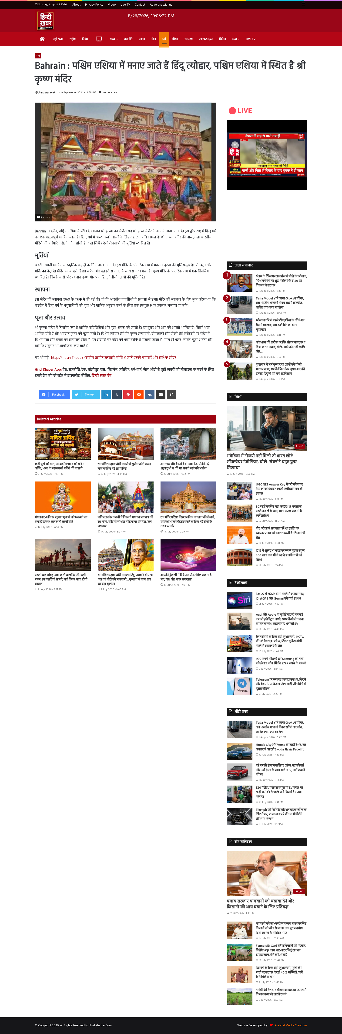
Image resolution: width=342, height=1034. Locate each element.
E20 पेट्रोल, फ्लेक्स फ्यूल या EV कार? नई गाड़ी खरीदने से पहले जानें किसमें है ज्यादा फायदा (279, 792)
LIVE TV (250, 39)
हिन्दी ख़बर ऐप (101, 376)
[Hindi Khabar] (45, 20)
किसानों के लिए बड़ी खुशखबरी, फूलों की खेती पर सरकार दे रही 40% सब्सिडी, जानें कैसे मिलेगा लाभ (279, 972)
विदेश (85, 39)
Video (112, 4)
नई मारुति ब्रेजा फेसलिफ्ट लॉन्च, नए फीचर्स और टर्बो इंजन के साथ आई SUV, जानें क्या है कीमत (280, 770)
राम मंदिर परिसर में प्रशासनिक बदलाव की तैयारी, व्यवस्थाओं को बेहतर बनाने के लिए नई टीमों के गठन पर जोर (188, 522)
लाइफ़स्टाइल (206, 39)
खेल (153, 39)
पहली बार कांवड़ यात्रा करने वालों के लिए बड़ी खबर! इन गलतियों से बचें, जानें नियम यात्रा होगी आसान (61, 580)
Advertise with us (161, 4)
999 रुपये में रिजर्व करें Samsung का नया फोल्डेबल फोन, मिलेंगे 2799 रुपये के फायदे (281, 661)
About (76, 4)
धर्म (164, 39)
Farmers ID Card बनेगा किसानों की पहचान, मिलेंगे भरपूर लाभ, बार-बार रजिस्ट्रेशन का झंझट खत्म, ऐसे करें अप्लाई (281, 950)
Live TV (125, 4)
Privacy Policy (94, 4)
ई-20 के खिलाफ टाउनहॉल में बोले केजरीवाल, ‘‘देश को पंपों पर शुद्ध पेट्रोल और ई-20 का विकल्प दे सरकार (281, 281)
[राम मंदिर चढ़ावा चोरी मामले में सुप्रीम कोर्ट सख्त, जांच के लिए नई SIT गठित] (126, 444)
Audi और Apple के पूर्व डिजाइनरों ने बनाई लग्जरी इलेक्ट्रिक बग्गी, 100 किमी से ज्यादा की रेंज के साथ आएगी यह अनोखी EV (280, 619)
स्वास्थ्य (188, 39)
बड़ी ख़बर (58, 39)
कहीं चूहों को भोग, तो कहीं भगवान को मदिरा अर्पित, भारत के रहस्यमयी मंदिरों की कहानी (59, 466)
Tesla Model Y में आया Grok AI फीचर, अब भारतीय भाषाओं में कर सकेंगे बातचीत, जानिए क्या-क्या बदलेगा (280, 303)
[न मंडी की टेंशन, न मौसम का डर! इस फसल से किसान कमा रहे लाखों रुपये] (239, 996)
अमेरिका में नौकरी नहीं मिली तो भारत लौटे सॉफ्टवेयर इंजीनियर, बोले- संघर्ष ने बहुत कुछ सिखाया (262, 462)
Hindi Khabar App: (48, 370)
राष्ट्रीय (73, 39)
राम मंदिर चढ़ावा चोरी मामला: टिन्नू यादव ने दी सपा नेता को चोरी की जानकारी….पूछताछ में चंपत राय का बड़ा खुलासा (125, 580)
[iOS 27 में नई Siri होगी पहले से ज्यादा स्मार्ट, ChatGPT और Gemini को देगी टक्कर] (239, 600)
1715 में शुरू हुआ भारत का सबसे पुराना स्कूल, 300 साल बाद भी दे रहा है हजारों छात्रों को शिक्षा (280, 555)
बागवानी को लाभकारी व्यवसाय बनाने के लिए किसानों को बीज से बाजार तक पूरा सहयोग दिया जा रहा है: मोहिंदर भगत (281, 928)
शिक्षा (175, 39)
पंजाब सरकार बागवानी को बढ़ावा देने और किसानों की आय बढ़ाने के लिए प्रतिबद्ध (260, 904)
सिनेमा (222, 39)
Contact (140, 4)
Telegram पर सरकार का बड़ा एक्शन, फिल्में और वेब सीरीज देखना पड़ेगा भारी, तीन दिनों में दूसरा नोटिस (281, 684)
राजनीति (128, 39)
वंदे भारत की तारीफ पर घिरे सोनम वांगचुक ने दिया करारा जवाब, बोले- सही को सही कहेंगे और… (280, 347)
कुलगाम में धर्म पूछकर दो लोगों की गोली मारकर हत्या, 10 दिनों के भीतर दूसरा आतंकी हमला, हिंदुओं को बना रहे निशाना (280, 369)
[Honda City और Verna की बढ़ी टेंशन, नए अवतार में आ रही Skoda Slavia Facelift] (239, 751)
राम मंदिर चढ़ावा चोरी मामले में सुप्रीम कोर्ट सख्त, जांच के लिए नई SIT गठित (124, 466)
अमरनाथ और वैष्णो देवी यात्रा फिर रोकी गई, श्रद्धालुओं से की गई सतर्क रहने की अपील (185, 466)
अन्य (234, 39)
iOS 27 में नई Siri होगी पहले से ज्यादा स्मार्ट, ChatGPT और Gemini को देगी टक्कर (280, 596)
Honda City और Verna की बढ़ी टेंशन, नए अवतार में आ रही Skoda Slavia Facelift (281, 747)
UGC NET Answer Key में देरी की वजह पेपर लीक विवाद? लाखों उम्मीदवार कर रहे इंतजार (279, 489)
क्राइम (142, 39)
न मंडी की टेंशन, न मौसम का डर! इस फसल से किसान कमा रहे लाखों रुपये (281, 992)
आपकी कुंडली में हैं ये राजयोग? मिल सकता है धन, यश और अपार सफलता (186, 577)
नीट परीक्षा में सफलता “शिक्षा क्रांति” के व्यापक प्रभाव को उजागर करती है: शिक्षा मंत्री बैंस (280, 533)
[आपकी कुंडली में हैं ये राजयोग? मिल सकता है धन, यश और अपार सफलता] (188, 554)
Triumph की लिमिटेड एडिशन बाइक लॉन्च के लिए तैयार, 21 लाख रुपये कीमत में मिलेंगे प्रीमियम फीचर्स (281, 814)
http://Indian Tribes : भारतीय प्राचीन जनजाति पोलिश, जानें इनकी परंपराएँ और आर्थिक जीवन (113, 358)
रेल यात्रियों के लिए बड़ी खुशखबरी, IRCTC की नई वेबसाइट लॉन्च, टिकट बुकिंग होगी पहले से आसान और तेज (280, 641)
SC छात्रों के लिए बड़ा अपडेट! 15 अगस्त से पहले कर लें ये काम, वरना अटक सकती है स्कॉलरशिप (279, 511)
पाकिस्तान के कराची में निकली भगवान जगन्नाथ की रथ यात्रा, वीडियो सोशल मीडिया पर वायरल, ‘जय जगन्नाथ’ (125, 522)
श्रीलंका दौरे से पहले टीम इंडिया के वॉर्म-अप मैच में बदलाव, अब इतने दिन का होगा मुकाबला (280, 325)
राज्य (112, 39)
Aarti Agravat (46, 92)
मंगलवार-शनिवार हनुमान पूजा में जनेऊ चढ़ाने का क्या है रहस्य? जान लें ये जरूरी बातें (61, 520)
